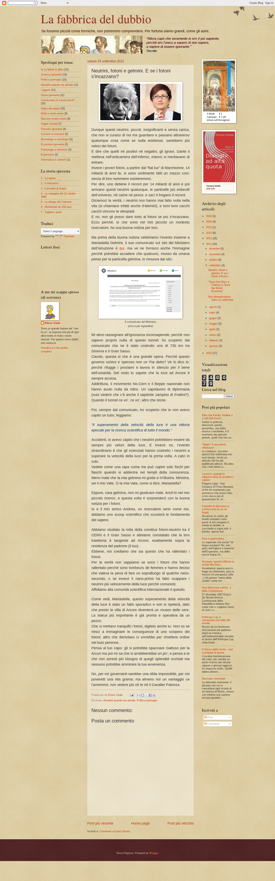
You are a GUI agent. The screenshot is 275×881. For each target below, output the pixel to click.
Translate (68, 236)
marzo (213, 334)
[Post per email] (131, 694)
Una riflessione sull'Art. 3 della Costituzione (216, 589)
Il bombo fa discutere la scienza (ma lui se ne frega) (215, 509)
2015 (209, 227)
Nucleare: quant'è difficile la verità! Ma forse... (218, 563)
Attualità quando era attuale (119, 700)
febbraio (214, 340)
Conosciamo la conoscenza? (57, 100)
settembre (215, 265)
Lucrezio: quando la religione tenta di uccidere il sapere (218, 477)
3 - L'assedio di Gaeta (53, 188)
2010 (209, 353)
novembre (215, 254)
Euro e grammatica (213, 538)
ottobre (213, 259)
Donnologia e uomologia (55, 139)
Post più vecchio (180, 823)
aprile (212, 329)
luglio (212, 312)
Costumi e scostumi (52, 134)
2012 (209, 238)
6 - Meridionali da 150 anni (56, 206)
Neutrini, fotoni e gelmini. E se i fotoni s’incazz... (219, 273)
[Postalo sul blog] (143, 695)
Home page (140, 823)
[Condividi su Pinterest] (154, 695)
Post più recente (100, 823)
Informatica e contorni (53, 159)
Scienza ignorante (51, 74)
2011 (209, 243)
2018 (209, 216)
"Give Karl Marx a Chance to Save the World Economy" (219, 286)
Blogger (153, 853)
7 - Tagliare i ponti (51, 212)
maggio (213, 323)
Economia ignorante (52, 144)
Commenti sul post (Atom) (114, 831)
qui (121, 248)
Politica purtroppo (147, 700)
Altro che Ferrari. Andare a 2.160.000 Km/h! (217, 417)
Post (210, 717)
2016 (209, 221)
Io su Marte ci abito (52, 69)
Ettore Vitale (52, 323)
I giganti (45, 89)
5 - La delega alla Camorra (56, 201)
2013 (209, 232)
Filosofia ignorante (51, 128)
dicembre (215, 248)
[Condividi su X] (146, 695)
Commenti (213, 723)
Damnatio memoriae (213, 678)
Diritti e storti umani (52, 113)
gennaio (214, 346)
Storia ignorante (50, 95)
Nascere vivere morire (53, 118)
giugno (213, 318)
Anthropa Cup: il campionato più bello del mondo (216, 620)
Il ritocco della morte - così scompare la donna (217, 651)
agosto (213, 306)
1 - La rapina (48, 178)
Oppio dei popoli (50, 108)
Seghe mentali (49, 123)
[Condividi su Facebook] (150, 695)
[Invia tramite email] (139, 695)
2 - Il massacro (49, 183)
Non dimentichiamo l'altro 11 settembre (220, 298)
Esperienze (47, 154)
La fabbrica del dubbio (96, 18)
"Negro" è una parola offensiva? (214, 446)
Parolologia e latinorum (54, 149)
